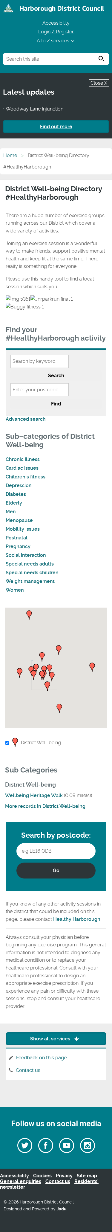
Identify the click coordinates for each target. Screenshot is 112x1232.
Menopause (19, 520)
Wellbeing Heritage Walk (34, 795)
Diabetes (16, 494)
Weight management (30, 581)
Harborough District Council (61, 8)
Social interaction (26, 555)
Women (15, 590)
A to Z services (53, 41)
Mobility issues (23, 529)
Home (10, 155)
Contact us (28, 1070)
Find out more (56, 126)
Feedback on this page (41, 1058)
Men (11, 511)
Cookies (42, 1176)
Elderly (14, 503)
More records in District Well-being (45, 806)
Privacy (64, 1176)
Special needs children (32, 572)
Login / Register (56, 32)
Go (56, 870)
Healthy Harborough (76, 919)
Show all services (50, 1039)
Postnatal (16, 538)
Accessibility (56, 23)
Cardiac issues (22, 468)
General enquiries (20, 1181)
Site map (87, 1176)
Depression (19, 485)
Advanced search (26, 419)
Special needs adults (30, 564)
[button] (49, 669)
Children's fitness (25, 477)
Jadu (62, 1209)
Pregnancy (18, 546)
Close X (98, 83)
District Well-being (41, 742)
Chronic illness (23, 459)
